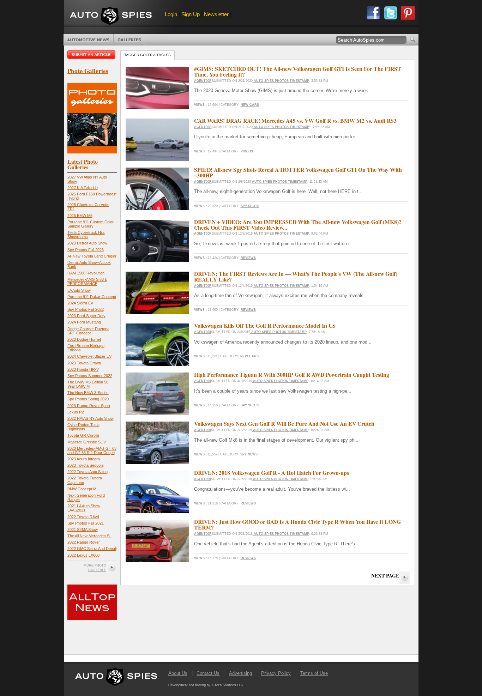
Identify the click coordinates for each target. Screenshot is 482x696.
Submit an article (92, 54)
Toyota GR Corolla (83, 435)
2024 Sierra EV (80, 303)
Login (171, 14)
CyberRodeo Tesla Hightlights (83, 427)
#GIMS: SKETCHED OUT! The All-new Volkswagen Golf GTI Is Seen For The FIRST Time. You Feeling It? (297, 71)
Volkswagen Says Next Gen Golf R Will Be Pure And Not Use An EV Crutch (284, 423)
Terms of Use (314, 673)
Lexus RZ (75, 412)
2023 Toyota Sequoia (85, 465)
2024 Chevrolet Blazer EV (89, 356)
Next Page (385, 575)
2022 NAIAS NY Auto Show (90, 418)
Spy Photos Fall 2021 (85, 523)
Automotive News (88, 40)
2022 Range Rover (83, 542)
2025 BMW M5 (79, 215)
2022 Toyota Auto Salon (87, 472)
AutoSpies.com (111, 16)
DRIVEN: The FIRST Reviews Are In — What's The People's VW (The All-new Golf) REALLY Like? (295, 276)
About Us (177, 673)
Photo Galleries (129, 40)
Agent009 (202, 332)
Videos (247, 151)
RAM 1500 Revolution (85, 273)
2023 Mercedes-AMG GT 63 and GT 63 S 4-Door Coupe (91, 450)
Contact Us (208, 673)
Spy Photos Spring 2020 (88, 399)
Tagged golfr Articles (147, 55)
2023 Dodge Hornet (84, 339)
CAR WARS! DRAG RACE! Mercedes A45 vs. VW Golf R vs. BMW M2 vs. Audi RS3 (295, 120)
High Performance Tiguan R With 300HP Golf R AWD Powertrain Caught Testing (291, 374)
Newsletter (216, 14)
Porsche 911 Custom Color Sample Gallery (90, 224)
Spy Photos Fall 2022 (85, 309)
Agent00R (203, 81)
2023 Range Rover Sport (88, 406)
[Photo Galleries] (92, 152)
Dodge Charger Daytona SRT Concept (88, 331)
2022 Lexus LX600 (83, 555)
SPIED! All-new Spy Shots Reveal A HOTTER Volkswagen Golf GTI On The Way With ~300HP (298, 172)
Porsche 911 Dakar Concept (91, 297)
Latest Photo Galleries (82, 164)
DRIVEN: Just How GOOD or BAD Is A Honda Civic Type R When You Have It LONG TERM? (297, 524)
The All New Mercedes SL (89, 536)
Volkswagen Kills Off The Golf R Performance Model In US (265, 325)
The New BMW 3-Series (88, 393)
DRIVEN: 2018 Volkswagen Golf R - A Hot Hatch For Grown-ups (271, 472)
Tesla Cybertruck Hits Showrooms (86, 234)
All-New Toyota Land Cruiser (91, 256)
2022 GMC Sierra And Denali (91, 548)
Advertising (240, 673)
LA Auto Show (79, 290)
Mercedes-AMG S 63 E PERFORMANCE (87, 281)
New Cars (250, 105)
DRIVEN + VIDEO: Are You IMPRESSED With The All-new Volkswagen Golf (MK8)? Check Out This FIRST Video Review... (298, 224)
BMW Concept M (81, 489)
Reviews (248, 258)
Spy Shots (250, 206)
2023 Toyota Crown (84, 363)
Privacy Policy (276, 673)
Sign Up (190, 14)
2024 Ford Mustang (84, 322)
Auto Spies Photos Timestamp (281, 81)
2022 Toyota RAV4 (83, 517)
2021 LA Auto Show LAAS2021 (83, 508)
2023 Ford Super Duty (86, 316)
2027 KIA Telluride (82, 188)
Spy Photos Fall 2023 (85, 250)
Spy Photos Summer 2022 (89, 376)
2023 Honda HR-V (83, 369)
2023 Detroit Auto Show (87, 243)
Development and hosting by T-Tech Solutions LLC (205, 685)
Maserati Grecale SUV (86, 442)
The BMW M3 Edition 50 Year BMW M (87, 384)
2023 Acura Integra (83, 459)
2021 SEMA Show (82, 529)
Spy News (249, 454)
